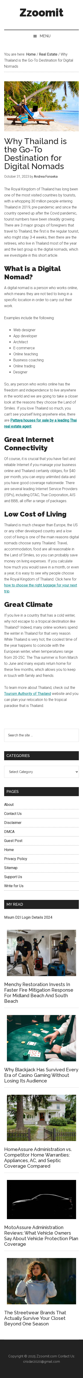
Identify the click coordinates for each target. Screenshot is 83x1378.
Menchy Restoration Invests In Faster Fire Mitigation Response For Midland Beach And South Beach (38, 993)
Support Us (13, 877)
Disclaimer (12, 822)
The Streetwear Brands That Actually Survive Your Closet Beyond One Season (35, 1318)
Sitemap (11, 868)
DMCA (9, 831)
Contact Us (13, 813)
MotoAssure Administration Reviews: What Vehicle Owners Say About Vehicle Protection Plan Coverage (41, 1236)
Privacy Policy (15, 859)
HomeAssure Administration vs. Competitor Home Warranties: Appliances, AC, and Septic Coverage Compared (38, 1158)
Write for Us (14, 886)
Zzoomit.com (46, 1356)
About (9, 804)
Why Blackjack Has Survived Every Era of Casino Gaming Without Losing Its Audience (41, 1075)
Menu (45, 36)
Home (9, 850)
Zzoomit (41, 12)
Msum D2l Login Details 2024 (28, 917)
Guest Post (13, 841)
